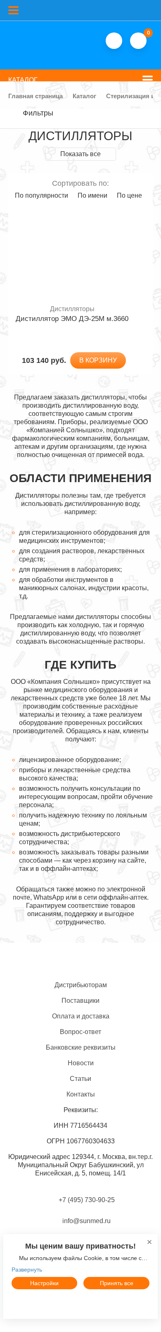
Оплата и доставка (80, 1016)
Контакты (80, 1094)
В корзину (98, 360)
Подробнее (80, 1302)
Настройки (44, 1283)
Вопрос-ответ (80, 1031)
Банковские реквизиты (81, 1047)
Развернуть (27, 1269)
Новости (81, 1063)
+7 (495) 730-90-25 (87, 1199)
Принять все (116, 1283)
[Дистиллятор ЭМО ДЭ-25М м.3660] (72, 254)
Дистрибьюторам (80, 984)
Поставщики (80, 1000)
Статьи (80, 1078)
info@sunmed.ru (86, 1220)
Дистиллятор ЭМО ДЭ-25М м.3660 (72, 319)
